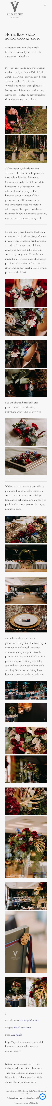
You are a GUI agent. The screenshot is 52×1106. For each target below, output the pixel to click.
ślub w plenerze (21, 1081)
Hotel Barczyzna (22, 1027)
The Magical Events (29, 1020)
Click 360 (34, 1103)
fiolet (40, 1077)
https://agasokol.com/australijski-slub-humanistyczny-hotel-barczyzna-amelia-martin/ (24, 1046)
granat (8, 1081)
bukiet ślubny (18, 1072)
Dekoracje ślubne (14, 1068)
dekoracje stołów (27, 1077)
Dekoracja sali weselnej (28, 1063)
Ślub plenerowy (34, 1068)
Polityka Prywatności (15, 1098)
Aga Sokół (16, 1034)
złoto (33, 1081)
